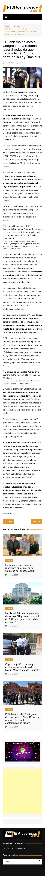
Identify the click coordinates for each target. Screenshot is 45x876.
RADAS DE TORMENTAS (14, 849)
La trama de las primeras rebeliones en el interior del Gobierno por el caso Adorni (20, 568)
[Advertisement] (22, 791)
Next (35, 522)
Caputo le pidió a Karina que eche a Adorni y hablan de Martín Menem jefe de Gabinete (22, 667)
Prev (10, 522)
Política (22, 63)
